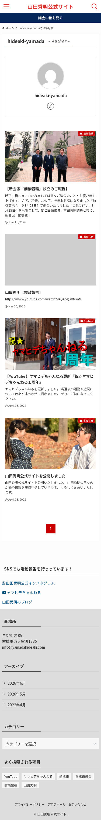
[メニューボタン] (6, 6)
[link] (50, 106)
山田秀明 (30, 785)
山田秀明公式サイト (50, 6)
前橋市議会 (83, 776)
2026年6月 (17, 683)
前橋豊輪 (10, 785)
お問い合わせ (77, 804)
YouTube (10, 776)
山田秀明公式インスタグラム (30, 583)
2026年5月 (17, 694)
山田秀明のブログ (17, 602)
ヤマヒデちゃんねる (23, 592)
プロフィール (56, 804)
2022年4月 (17, 704)
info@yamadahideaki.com (23, 647)
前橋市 (64, 776)
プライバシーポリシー (29, 804)
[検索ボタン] (94, 6)
